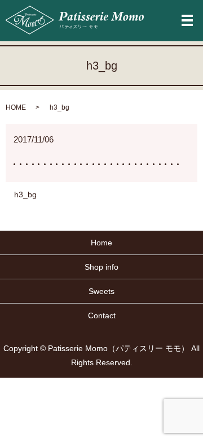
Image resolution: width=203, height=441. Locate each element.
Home (101, 242)
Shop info (101, 266)
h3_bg (25, 194)
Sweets (101, 291)
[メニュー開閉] (187, 20)
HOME (16, 107)
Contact (102, 315)
